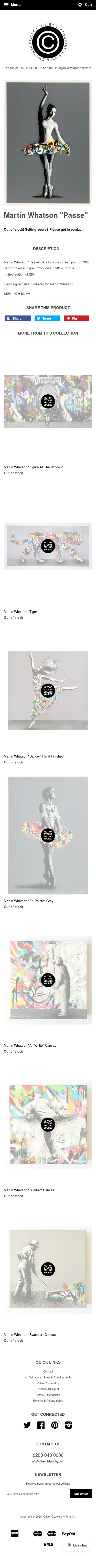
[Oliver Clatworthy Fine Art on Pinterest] (55, 1427)
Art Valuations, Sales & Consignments (48, 1377)
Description (46, 248)
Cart (88, 4)
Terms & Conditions (48, 1395)
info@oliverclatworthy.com (48, 1461)
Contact (48, 1371)
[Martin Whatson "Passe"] (48, 143)
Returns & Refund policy (48, 1400)
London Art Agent (48, 1389)
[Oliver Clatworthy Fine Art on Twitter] (27, 1427)
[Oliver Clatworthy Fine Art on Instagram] (69, 1427)
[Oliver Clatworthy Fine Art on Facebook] (41, 1427)
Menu (15, 4)
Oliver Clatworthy (48, 1383)
